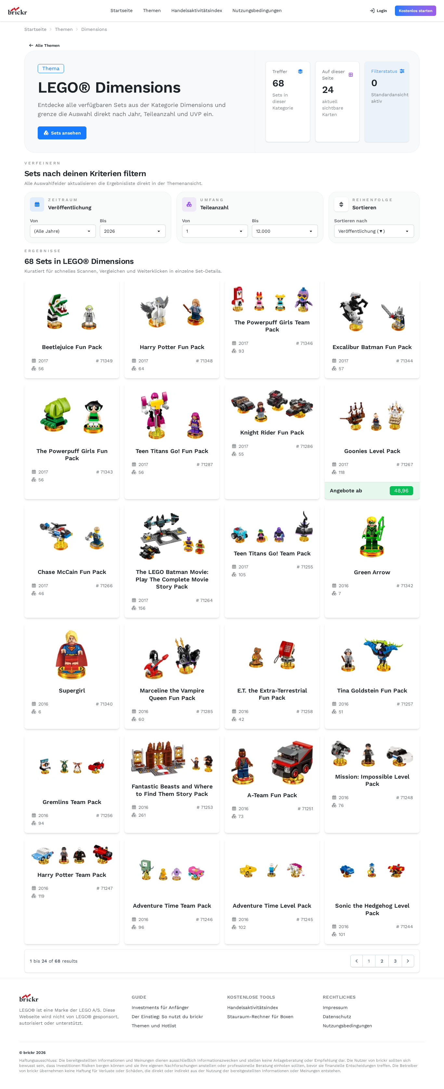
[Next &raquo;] (408, 961)
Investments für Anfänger (160, 1007)
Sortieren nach (350, 220)
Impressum (335, 1007)
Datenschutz (337, 1016)
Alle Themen (47, 45)
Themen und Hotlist (154, 1025)
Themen (152, 10)
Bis (103, 220)
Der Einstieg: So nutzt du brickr (167, 1016)
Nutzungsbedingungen (257, 10)
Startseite (122, 10)
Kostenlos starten (415, 10)
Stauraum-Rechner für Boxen (260, 1016)
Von (34, 220)
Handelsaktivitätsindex (196, 10)
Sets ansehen (66, 133)
